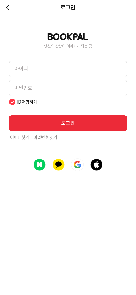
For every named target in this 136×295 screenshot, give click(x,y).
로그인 (68, 123)
